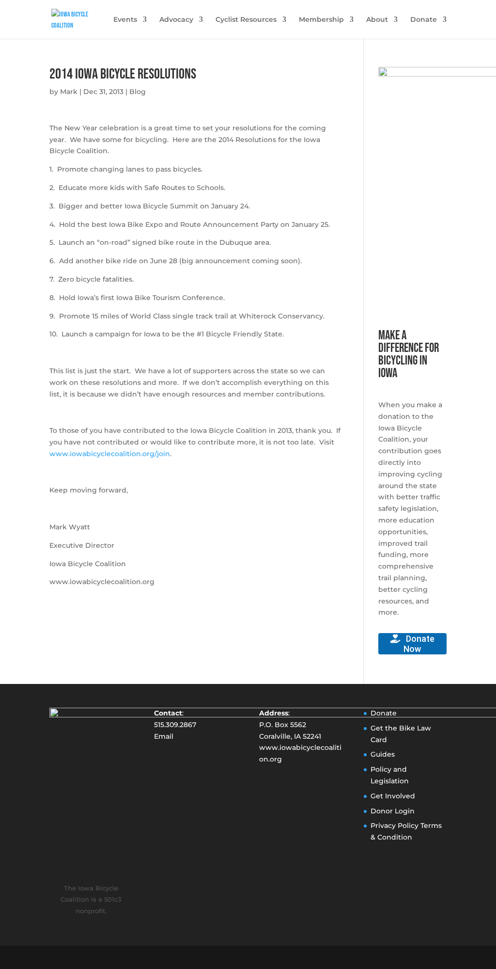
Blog (137, 91)
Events (125, 20)
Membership (321, 20)
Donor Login (393, 811)
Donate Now (418, 644)
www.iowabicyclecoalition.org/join (109, 453)
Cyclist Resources (246, 20)
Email (163, 736)
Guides (383, 754)
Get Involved (393, 796)
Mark (69, 91)
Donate (423, 20)
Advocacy (176, 20)
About (377, 20)
